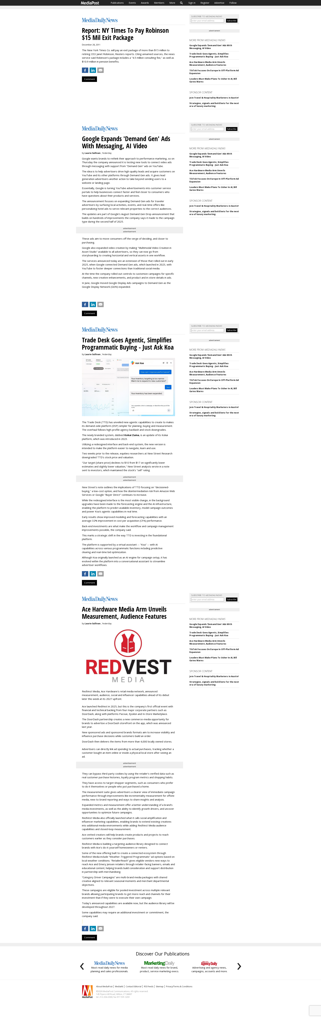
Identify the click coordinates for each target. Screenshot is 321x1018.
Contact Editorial (133, 986)
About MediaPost (104, 986)
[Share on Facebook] (85, 70)
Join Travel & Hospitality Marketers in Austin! (214, 97)
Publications (117, 2)
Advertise (219, 2)
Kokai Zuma (131, 435)
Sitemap (160, 986)
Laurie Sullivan (92, 153)
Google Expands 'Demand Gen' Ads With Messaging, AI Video (210, 47)
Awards (145, 2)
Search (181, 3)
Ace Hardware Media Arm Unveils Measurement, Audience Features (207, 63)
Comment (89, 79)
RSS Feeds (148, 986)
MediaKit (119, 986)
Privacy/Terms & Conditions (179, 986)
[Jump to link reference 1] (82, 295)
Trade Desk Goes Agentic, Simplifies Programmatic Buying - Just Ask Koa (209, 55)
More (172, 2)
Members (159, 2)
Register (204, 2)
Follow (233, 2)
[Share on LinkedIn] (93, 70)
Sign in (191, 2)
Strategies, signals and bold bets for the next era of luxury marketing (214, 105)
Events (132, 2)
